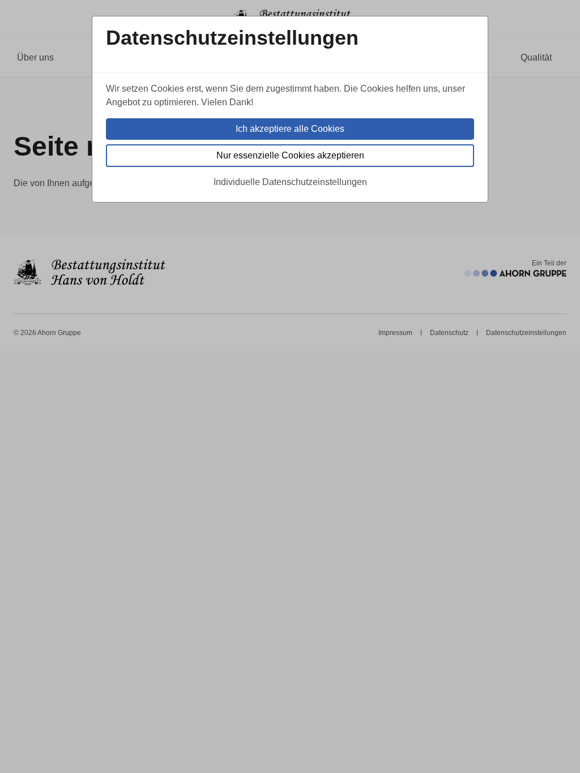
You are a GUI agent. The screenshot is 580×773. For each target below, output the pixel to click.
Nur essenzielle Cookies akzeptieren (290, 155)
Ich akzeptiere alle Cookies (290, 129)
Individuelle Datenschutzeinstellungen (290, 182)
